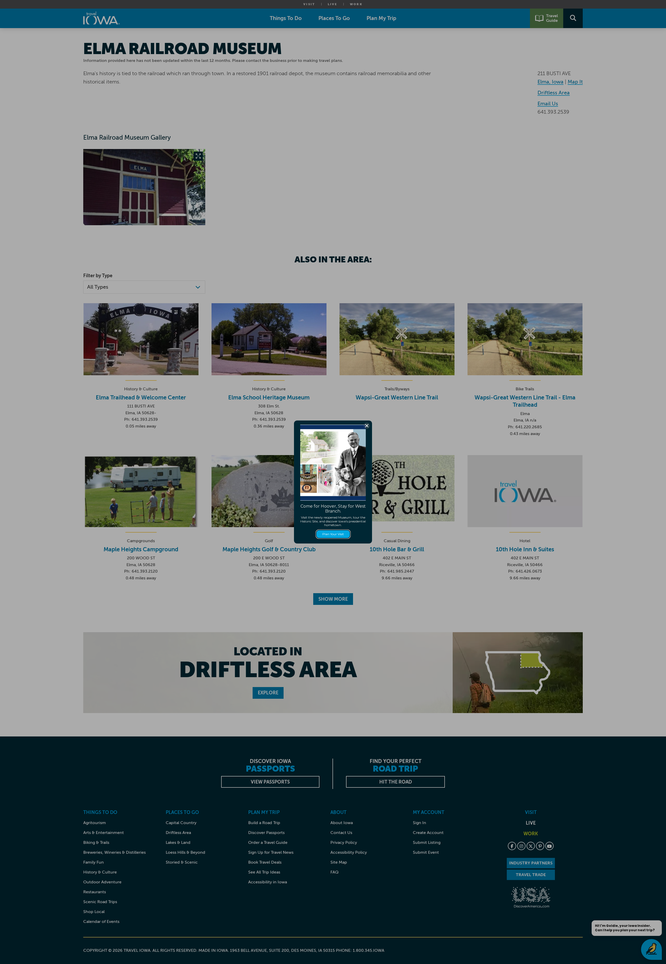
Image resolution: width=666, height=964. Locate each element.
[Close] (367, 426)
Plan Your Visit (333, 534)
